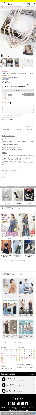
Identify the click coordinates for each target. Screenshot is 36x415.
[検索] (32, 4)
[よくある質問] (18, 385)
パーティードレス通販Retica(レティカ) (9, 6)
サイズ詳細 (30, 129)
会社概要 (3, 407)
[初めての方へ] (18, 379)
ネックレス (13, 170)
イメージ (18, 129)
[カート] (34, 4)
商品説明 (6, 129)
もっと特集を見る (17, 342)
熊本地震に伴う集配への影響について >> (18, 1)
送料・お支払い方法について (14, 407)
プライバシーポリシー (18, 408)
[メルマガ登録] (18, 391)
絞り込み (19, 116)
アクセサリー (21, 6)
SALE (3, 177)
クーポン (4, 174)
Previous (2, 33)
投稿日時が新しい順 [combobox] (7, 115)
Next (34, 33)
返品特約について (30, 126)
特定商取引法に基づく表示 (27, 407)
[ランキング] (27, 4)
